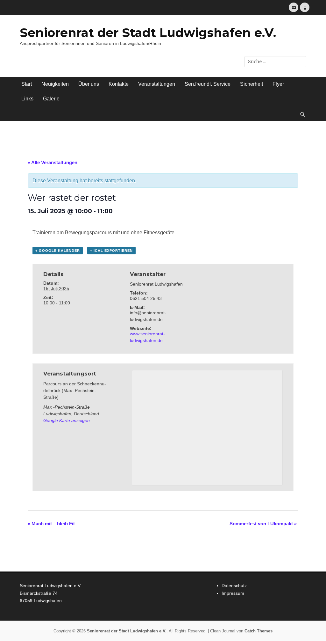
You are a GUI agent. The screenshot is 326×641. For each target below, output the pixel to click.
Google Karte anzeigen (66, 420)
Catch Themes (258, 631)
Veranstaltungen (156, 84)
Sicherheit (251, 84)
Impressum (233, 593)
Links (27, 98)
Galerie (51, 98)
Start (26, 84)
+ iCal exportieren (111, 250)
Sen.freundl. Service (207, 84)
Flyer (278, 84)
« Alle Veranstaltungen (52, 162)
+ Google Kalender (57, 250)
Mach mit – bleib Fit (51, 523)
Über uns (88, 84)
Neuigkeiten (55, 84)
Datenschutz (234, 585)
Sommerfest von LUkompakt (263, 523)
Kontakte (119, 84)
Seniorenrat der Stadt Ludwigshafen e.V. (148, 32)
